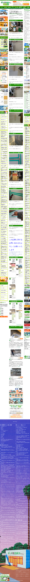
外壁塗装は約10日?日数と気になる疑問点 (27, 150)
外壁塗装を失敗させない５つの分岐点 (27, 134)
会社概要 (28, 7)
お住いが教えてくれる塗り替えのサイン (4, 122)
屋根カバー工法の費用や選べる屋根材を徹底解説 (4, 141)
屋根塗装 (3, 42)
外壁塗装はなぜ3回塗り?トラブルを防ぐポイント (4, 184)
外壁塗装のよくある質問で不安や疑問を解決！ (27, 130)
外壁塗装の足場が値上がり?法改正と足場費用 (27, 191)
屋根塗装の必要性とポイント (19, 446)
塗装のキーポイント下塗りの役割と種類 (27, 175)
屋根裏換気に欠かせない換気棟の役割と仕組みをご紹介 (7, 536)
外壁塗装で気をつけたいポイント (4, 182)
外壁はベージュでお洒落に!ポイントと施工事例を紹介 (27, 264)
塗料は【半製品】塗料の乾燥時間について (4, 261)
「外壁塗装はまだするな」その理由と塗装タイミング (4, 129)
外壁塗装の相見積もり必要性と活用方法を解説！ (27, 139)
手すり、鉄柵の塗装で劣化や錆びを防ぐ (4, 232)
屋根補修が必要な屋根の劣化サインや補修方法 (4, 207)
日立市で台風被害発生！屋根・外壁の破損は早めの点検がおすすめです (27, 24)
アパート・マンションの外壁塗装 (20, 513)
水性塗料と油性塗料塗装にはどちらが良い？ (27, 209)
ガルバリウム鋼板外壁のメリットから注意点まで (27, 166)
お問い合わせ (2, 443)
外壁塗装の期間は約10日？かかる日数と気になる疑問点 (7, 457)
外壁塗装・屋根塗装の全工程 (19, 430)
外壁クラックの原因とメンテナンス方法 (4, 166)
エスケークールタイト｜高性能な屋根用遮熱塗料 (21, 532)
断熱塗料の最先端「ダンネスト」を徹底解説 (27, 239)
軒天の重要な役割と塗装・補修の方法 (3, 191)
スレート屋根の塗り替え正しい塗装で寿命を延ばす (4, 209)
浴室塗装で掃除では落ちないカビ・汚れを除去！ (21, 500)
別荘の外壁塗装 (18, 514)
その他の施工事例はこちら (19, 299)
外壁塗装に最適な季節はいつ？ (4, 150)
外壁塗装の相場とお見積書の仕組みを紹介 (27, 141)
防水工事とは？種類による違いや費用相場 (4, 248)
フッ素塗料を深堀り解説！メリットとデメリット (27, 269)
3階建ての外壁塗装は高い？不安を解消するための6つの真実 (8, 466)
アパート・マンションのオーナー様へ (27, 119)
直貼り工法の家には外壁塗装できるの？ (27, 205)
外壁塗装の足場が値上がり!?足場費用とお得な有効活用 (22, 516)
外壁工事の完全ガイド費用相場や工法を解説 (4, 131)
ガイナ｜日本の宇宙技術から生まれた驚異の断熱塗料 (22, 541)
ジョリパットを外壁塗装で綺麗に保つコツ (27, 218)
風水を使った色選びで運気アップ (27, 67)
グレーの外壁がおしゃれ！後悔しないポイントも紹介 (27, 257)
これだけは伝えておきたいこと (4, 430)
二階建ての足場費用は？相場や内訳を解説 (27, 193)
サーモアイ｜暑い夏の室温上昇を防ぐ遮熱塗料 (21, 525)
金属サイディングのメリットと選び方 (3, 216)
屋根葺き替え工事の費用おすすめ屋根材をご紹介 (4, 138)
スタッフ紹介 (2, 438)
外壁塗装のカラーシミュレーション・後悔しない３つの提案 (8, 455)
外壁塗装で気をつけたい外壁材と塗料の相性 (4, 273)
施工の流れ (16, 7)
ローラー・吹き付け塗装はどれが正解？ (27, 221)
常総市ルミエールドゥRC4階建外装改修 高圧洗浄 (27, 41)
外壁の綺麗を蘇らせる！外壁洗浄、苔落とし (27, 225)
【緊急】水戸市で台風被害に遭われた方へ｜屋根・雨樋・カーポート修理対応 (27, 31)
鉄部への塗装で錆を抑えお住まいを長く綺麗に (4, 227)
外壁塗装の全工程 (3, 126)
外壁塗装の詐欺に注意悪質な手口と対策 (27, 148)
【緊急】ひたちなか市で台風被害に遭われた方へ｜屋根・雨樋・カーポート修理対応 (27, 28)
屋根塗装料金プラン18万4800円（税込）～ (21, 432)
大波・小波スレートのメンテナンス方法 (4, 275)
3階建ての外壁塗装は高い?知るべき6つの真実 (27, 157)
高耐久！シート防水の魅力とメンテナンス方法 (4, 254)
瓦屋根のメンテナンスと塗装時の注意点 (4, 222)
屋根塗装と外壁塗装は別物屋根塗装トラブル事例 (4, 180)
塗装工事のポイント (3, 119)
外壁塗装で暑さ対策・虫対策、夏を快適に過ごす (21, 515)
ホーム (2, 7)
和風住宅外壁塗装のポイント (27, 214)
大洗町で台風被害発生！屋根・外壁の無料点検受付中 (27, 15)
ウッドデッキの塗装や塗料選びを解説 (4, 234)
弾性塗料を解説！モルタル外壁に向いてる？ (27, 271)
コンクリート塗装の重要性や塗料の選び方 (4, 241)
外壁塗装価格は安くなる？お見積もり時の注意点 (4, 134)
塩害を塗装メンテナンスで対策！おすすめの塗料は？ (7, 537)
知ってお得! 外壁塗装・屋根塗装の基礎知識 (6, 468)
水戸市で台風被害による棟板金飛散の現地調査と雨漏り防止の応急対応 (27, 18)
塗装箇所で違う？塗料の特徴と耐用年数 (27, 173)
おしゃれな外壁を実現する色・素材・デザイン (27, 253)
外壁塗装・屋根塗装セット (3, 44)
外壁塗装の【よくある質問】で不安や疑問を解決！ (7, 446)
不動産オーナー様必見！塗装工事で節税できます (27, 187)
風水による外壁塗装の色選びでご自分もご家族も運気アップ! (8, 456)
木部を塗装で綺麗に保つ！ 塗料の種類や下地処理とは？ (7, 538)
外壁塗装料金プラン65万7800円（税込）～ (21, 431)
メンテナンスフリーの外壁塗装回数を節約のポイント (27, 164)
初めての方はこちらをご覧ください (20, 426)
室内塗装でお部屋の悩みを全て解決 (20, 454)
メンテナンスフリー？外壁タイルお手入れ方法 (27, 212)
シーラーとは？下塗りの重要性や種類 (27, 180)
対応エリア (2, 437)
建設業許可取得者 (3, 292)
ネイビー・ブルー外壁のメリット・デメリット (27, 255)
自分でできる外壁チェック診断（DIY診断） (6, 471)
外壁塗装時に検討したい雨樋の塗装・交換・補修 (4, 200)
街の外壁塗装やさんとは (3, 426)
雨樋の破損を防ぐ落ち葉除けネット (3, 204)
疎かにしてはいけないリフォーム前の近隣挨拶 (27, 152)
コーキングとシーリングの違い (4, 264)
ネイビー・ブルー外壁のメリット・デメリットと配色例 (7, 550)
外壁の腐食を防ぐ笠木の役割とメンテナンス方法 (4, 198)
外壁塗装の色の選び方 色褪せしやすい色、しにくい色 (7, 449)
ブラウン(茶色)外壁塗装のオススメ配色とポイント (27, 266)
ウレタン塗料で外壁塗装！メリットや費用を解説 (4, 155)
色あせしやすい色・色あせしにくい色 (27, 73)
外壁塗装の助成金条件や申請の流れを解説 (27, 132)
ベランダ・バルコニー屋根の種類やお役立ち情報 (4, 245)
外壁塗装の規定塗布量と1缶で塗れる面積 (27, 223)
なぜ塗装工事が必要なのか (4, 117)
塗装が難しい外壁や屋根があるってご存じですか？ (27, 200)
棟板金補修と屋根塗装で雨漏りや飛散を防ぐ (4, 243)
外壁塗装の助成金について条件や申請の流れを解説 (22, 459)
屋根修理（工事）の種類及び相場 (3, 136)
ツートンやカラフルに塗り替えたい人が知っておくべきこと (27, 77)
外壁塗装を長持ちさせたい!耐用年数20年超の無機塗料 (27, 182)
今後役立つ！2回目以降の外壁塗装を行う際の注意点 (22, 452)
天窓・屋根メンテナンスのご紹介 (4, 195)
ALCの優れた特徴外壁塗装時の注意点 (3, 266)
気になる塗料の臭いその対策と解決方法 (27, 155)
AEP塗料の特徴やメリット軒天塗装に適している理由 (27, 282)
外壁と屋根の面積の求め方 (4, 268)
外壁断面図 (2, 270)
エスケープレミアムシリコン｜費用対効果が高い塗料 (22, 531)
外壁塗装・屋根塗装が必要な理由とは (5, 469)
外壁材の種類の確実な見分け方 (27, 161)
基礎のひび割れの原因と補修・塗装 (27, 245)
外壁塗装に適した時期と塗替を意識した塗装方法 (4, 147)
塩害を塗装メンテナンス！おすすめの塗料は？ (4, 259)
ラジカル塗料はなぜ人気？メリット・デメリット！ (27, 280)
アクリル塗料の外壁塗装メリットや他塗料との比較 (4, 152)
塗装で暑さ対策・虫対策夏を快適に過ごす (4, 161)
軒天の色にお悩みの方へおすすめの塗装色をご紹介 (4, 193)
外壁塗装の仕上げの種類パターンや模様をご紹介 (27, 273)
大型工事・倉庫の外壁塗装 (19, 512)
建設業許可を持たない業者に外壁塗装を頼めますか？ (7, 439)
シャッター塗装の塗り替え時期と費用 (3, 238)
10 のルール (2, 432)
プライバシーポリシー (4, 294)
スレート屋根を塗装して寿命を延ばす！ (20, 511)
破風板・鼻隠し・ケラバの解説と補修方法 (4, 189)
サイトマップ (2, 299)
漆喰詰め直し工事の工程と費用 (27, 216)
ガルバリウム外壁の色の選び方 (27, 168)
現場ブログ (2, 428)
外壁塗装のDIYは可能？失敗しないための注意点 (27, 198)
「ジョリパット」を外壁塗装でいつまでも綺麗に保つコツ (7, 519)
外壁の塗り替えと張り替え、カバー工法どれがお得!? (27, 159)
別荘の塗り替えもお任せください (27, 121)
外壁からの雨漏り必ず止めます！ (20, 444)
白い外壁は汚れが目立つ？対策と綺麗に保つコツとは (27, 262)
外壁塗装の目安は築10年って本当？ (3, 124)
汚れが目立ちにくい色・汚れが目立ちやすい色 (27, 69)
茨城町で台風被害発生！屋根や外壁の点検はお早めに (27, 12)
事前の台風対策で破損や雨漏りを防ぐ (27, 241)
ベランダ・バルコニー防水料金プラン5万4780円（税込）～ (23, 435)
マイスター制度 (2, 433)
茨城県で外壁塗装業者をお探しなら (5, 440)
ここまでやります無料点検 (24, 7)
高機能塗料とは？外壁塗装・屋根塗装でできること (4, 177)
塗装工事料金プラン (20, 7)
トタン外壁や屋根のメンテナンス (3, 218)
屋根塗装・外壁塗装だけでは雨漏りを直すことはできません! (8, 467)
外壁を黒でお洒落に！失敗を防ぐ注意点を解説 (27, 259)
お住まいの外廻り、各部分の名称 (5, 475)
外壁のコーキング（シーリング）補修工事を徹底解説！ (22, 462)
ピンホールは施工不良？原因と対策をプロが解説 (4, 172)
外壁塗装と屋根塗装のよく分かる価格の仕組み (21, 427)
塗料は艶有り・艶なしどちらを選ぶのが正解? (27, 207)
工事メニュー (13, 7)
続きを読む (18, 366)
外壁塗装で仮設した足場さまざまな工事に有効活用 (27, 189)
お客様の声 (9, 7)
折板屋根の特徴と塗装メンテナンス (3, 220)
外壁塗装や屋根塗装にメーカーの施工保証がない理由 (27, 184)
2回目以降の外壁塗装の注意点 (27, 170)
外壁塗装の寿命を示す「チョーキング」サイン (4, 163)
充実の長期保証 (2, 434)
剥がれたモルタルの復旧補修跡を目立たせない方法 (4, 170)
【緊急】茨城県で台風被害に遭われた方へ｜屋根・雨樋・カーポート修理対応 (27, 35)
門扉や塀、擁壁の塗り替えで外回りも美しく (21, 453)
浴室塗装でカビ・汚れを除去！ (3, 236)
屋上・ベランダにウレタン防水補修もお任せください (4, 252)
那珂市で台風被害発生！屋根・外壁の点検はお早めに (27, 21)
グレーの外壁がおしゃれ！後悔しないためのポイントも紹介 (8, 551)
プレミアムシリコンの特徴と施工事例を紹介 (27, 275)
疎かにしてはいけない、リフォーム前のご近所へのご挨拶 (7, 464)
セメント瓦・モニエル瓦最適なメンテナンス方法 (4, 225)
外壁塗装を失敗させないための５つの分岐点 (6, 454)
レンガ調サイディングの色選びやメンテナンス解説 (4, 168)
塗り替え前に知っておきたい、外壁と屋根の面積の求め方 (7, 516)
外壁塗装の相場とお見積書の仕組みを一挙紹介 (21, 436)
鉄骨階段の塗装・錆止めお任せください (4, 229)
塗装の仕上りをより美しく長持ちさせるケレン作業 (4, 175)
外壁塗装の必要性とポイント (19, 445)
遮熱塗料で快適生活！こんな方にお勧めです (21, 533)
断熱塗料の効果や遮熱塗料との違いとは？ (27, 237)
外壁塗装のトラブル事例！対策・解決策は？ (27, 248)
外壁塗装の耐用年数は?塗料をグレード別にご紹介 (4, 145)
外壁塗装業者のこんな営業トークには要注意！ (27, 196)
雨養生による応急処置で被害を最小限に (27, 243)
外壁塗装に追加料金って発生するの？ (27, 137)
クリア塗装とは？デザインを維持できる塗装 (4, 159)
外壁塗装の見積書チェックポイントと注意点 (27, 143)
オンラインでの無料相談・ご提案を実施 (27, 127)
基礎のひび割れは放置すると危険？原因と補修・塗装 (7, 545)
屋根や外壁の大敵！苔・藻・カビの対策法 (27, 228)
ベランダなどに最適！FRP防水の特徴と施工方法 (4, 250)
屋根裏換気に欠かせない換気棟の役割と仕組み (4, 257)
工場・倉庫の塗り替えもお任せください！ (27, 117)
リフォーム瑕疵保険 (3, 431)
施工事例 (5, 7)
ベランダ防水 (3, 47)
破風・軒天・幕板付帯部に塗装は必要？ (4, 186)
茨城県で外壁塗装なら (4, 290)
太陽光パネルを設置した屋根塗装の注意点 (27, 230)
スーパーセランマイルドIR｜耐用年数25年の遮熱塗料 (22, 526)
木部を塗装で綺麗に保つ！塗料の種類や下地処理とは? (27, 232)
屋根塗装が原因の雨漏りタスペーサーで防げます (4, 211)
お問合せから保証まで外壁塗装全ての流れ (21, 429)
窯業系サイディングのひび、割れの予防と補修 (27, 203)
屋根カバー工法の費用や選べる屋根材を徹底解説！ (22, 449)
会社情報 (2, 436)
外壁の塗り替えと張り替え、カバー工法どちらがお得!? (7, 474)
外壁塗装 (3, 40)
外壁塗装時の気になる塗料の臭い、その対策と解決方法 (7, 465)
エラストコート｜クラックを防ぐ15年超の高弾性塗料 (22, 536)
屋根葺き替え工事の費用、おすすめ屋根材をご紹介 (22, 448)
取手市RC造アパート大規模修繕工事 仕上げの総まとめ (27, 38)
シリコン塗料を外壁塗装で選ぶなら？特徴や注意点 (4, 157)
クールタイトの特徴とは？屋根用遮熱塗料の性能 (27, 278)
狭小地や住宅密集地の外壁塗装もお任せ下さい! (4, 213)
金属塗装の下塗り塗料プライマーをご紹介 (27, 178)
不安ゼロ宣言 (2, 435)
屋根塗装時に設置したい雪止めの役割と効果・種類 (4, 202)
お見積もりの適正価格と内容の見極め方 (27, 146)
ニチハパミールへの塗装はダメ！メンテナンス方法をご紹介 (8, 539)
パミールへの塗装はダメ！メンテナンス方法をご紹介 (27, 234)
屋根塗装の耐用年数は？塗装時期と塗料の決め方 (27, 250)
